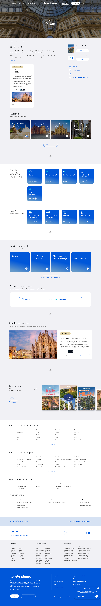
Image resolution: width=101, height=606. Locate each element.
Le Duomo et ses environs (43, 484)
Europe (16, 41)
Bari (18, 439)
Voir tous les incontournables (50, 277)
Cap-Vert (13, 550)
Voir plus (13, 60)
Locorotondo (77, 439)
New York (38, 563)
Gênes (76, 434)
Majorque (38, 558)
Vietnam (47, 563)
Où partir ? (56, 576)
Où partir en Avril (68, 552)
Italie (50, 20)
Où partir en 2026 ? (83, 558)
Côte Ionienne (39, 464)
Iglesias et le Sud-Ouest (80, 462)
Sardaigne (48, 553)
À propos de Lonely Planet (80, 576)
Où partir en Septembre (70, 560)
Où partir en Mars (68, 550)
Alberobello (20, 432)
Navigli (38, 486)
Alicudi (18, 457)
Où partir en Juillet (69, 557)
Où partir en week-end (84, 552)
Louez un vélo (21, 505)
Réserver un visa (84, 502)
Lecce (76, 437)
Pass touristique (84, 504)
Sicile (46, 555)
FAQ (55, 584)
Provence (47, 550)
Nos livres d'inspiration (28, 596)
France (13, 557)
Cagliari (38, 437)
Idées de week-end (58, 581)
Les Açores (48, 557)
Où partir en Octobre (84, 547)
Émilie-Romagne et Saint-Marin (63, 459)
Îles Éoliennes (78, 464)
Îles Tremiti (77, 466)
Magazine (56, 578)
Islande (21, 547)
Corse (37, 552)
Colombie (13, 553)
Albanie (13, 547)
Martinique (39, 560)
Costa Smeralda (40, 462)
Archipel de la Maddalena (24, 459)
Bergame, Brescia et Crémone (25, 462)
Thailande (21, 558)
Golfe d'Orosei (78, 457)
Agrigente (19, 430)
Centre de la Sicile (22, 466)
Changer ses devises (85, 505)
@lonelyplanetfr (87, 521)
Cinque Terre (39, 457)
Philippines (22, 553)
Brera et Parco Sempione (23, 484)
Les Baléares (48, 558)
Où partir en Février (69, 548)
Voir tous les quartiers (50, 144)
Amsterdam (39, 547)
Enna (56, 437)
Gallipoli (76, 432)
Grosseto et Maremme (80, 459)
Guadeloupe (39, 557)
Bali (37, 548)
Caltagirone (39, 439)
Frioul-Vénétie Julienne (61, 466)
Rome (46, 552)
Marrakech (39, 561)
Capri (18, 464)
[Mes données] (89, 3)
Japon (20, 550)
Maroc (20, 552)
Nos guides (76, 3)
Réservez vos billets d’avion (24, 502)
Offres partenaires (58, 587)
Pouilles (47, 548)
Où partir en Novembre (84, 548)
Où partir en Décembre (84, 550)
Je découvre (14, 402)
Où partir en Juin (68, 555)
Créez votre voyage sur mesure (56, 502)
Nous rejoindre (77, 584)
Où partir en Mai (68, 553)
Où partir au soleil (83, 555)
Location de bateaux (23, 507)
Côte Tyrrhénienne (60, 457)
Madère (47, 561)
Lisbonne (38, 553)
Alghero (19, 434)
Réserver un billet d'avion (79, 581)
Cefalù (57, 434)
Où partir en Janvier (69, 547)
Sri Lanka (21, 557)
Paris (46, 547)
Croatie (13, 548)
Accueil (11, 41)
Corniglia (38, 459)
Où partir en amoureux (84, 553)
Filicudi (57, 464)
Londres (38, 555)
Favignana (58, 462)
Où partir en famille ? (84, 557)
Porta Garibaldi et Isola (61, 484)
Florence (76, 430)
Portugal (21, 555)
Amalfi (18, 437)
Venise (47, 560)
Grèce (12, 558)
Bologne (38, 430)
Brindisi (38, 434)
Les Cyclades (40, 550)
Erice (56, 439)
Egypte (13, 555)
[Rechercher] (83, 3)
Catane (57, 432)
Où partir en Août (68, 558)
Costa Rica (14, 552)
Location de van (21, 504)
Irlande (13, 560)
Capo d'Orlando (59, 430)
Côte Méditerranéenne (42, 466)
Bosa (37, 432)
